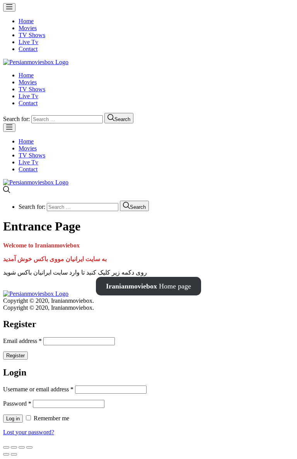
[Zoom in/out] (29, 447)
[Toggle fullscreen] (22, 447)
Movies (28, 28)
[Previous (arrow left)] (6, 454)
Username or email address (38, 389)
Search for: (16, 119)
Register (15, 355)
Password (17, 403)
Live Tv (28, 42)
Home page (148, 286)
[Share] (14, 447)
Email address (22, 341)
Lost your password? (28, 432)
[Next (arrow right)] (14, 454)
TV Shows (32, 35)
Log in (13, 418)
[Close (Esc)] (6, 447)
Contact (28, 49)
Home (26, 21)
